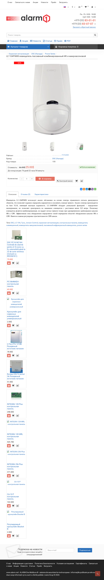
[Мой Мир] (87, 189)
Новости (44, 2)
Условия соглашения (65, 563)
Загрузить (63, 2)
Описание (12, 194)
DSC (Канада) (37, 54)
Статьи (48, 41)
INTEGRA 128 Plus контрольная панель (15, 406)
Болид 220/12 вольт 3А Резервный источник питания (16, 376)
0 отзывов (65, 155)
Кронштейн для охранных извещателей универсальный (14, 315)
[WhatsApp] (95, 189)
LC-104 (17, 223)
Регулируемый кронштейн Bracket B (15, 526)
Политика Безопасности (45, 563)
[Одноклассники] (84, 189)
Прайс (53, 2)
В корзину (46, 179)
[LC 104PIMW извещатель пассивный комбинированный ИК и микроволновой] (24, 146)
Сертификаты (81, 563)
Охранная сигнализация (19, 54)
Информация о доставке (23, 563)
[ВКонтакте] (81, 189)
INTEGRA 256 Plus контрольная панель (15, 466)
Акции (35, 2)
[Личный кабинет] (94, 7)
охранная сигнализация (49, 223)
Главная (14, 41)
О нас (10, 2)
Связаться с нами (22, 2)
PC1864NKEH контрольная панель (13, 284)
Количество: (13, 179)
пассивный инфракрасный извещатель (60, 225)
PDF (69, 41)
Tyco (23, 223)
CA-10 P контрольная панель (13, 496)
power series (82, 225)
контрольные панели (68, 223)
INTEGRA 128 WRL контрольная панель (15, 436)
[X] (89, 189)
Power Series (50, 54)
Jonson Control (32, 223)
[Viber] (92, 189)
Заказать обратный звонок (84, 27)
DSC (12, 223)
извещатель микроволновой (31, 225)
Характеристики (41, 194)
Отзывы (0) (25, 194)
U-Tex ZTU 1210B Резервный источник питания (15, 346)
